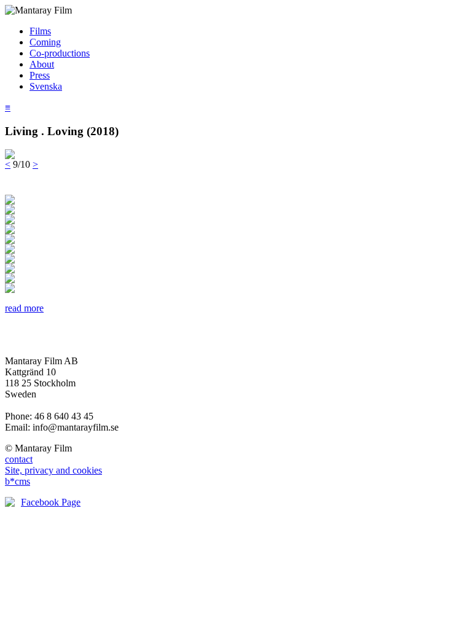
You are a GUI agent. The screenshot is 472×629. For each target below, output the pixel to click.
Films (40, 31)
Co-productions (60, 53)
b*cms (17, 481)
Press (40, 75)
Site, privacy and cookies (53, 470)
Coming (45, 42)
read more (24, 308)
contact (19, 459)
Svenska (46, 86)
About (42, 64)
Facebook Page (51, 502)
